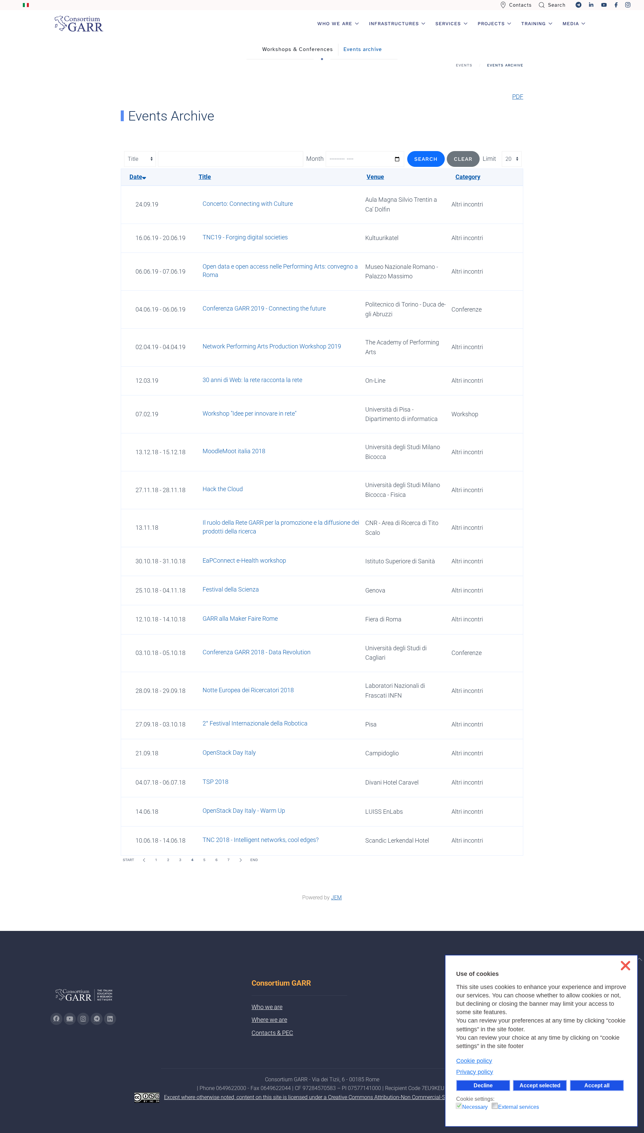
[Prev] (144, 860)
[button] (639, 959)
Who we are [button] (334, 23)
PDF (517, 96)
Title (205, 176)
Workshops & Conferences (297, 49)
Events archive (362, 49)
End (254, 860)
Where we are (269, 1019)
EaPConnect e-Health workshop (244, 560)
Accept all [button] (596, 1085)
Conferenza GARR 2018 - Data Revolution (257, 652)
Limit (489, 158)
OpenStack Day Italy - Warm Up (244, 810)
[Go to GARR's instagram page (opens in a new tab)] (83, 1019)
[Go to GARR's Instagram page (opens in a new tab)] (56, 1019)
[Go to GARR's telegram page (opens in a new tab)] (97, 1019)
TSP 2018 (215, 781)
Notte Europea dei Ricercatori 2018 (248, 690)
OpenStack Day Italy (229, 752)
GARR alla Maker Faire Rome (240, 618)
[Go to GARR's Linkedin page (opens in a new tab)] (110, 1019)
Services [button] (448, 23)
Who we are (267, 1006)
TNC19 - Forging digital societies (245, 237)
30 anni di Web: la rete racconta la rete (252, 379)
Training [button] (533, 23)
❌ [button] (625, 965)
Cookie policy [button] (474, 1060)
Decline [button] (483, 1085)
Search (557, 5)
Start (128, 860)
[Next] (240, 860)
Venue (375, 176)
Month (315, 158)
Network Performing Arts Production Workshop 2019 (272, 346)
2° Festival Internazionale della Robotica (255, 723)
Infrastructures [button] (394, 23)
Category (467, 176)
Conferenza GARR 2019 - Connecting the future (264, 308)
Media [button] (570, 23)
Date (135, 176)
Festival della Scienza (231, 589)
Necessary (475, 1107)
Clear (463, 159)
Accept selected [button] (540, 1085)
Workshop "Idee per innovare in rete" (250, 413)
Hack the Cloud (223, 488)
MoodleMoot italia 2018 (234, 451)
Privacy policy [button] (474, 1072)
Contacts (520, 5)
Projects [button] (491, 23)
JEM (336, 897)
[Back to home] (79, 23)
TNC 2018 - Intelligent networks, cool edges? (261, 839)
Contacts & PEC (272, 1032)
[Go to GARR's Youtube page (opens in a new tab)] (70, 1019)
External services (518, 1107)
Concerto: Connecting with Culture (248, 203)
